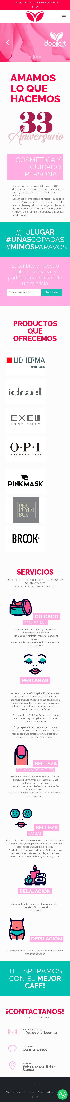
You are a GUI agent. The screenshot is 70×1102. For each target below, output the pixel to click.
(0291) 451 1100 (23, 2)
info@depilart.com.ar (47, 2)
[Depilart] (35, 16)
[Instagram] (37, 6)
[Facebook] (33, 6)
